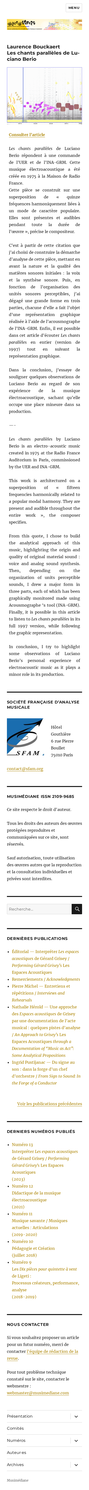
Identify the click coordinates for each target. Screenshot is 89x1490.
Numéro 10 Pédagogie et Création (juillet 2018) (33, 1248)
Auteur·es (16, 1452)
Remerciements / (46, 979)
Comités (15, 1428)
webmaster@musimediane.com (38, 1392)
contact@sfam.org (25, 768)
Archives (15, 1464)
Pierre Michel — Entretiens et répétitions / (41, 993)
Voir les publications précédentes (49, 1103)
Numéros (16, 1440)
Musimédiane (17, 1480)
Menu (73, 8)
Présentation (20, 1416)
